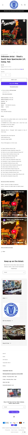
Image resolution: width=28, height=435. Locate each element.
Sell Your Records (7, 320)
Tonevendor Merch (6, 362)
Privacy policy (7, 430)
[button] (2, 4)
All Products (5, 359)
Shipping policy (21, 430)
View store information (7, 94)
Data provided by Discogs (7, 247)
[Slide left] (11, 52)
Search (4, 353)
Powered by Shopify (16, 427)
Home (4, 356)
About (4, 298)
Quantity (2, 71)
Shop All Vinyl (6, 343)
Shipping (2, 66)
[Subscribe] (23, 272)
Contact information (14, 432)
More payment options (14, 86)
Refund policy (23, 427)
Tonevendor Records (8, 427)
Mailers (4, 365)
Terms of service (14, 430)
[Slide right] (16, 52)
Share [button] (4, 251)
